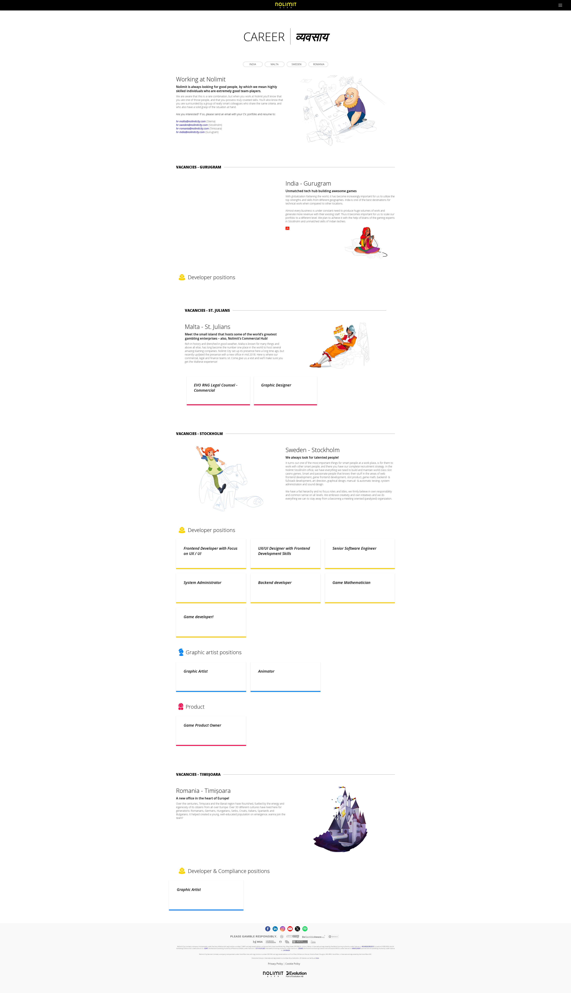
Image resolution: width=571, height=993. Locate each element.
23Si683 (300, 948)
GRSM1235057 (356, 948)
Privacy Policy (275, 963)
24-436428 (286, 950)
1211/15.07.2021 (260, 948)
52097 (206, 948)
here (317, 958)
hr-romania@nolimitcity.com (192, 128)
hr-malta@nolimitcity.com (191, 121)
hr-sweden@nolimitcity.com (192, 125)
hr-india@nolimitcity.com (190, 132)
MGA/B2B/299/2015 (368, 946)
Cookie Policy (292, 963)
